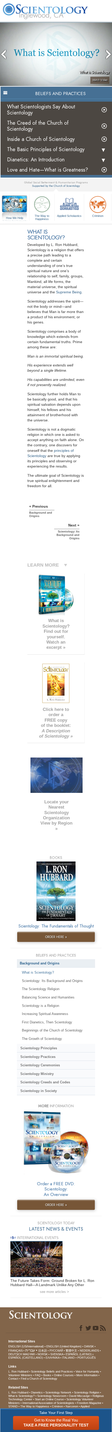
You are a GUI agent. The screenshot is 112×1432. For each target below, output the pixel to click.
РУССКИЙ (56, 1350)
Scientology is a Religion (40, 1006)
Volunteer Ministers (20, 1375)
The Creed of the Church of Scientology (38, 126)
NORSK (43, 1354)
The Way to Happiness (42, 217)
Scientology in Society (38, 1091)
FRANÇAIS (15, 1350)
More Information (87, 1375)
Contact (13, 1378)
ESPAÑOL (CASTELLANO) (25, 1357)
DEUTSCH (15, 1354)
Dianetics (37, 1392)
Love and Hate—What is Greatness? (47, 170)
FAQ (38, 1375)
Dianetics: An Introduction (36, 159)
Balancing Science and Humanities (48, 997)
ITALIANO (68, 1357)
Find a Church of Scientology (39, 1378)
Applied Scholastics (69, 215)
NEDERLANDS (89, 1350)
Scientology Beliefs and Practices (52, 1371)
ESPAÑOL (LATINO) (79, 1354)
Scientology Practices (37, 1057)
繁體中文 (71, 1350)
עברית (30, 1350)
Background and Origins (39, 963)
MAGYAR (29, 1354)
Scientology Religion (86, 1392)
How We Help (14, 218)
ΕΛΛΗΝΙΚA (52, 1357)
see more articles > (54, 1292)
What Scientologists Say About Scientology (41, 110)
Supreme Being (69, 292)
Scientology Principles (38, 1048)
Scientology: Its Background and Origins (52, 981)
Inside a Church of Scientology (41, 139)
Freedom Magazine (89, 1402)
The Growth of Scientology (42, 1039)
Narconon (72, 1406)
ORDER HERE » (56, 936)
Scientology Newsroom (51, 1395)
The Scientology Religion (40, 989)
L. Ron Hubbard (18, 1371)
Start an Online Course (49, 1399)
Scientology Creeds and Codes (45, 1082)
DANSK (89, 1346)
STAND (13, 1406)
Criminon (97, 215)
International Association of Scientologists (48, 1402)
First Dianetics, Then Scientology (47, 1022)
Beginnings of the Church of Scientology (52, 1030)
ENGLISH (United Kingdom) (64, 1346)
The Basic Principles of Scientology (46, 149)
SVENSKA (56, 1354)
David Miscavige (79, 1395)
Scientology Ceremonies (40, 1065)
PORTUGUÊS (86, 1357)
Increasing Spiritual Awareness (45, 1014)
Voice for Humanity (87, 1371)
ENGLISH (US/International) (26, 1346)
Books (47, 1375)
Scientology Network (58, 1392)
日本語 (42, 1350)
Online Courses (64, 1375)
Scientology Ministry (37, 1074)
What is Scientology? (38, 972)
